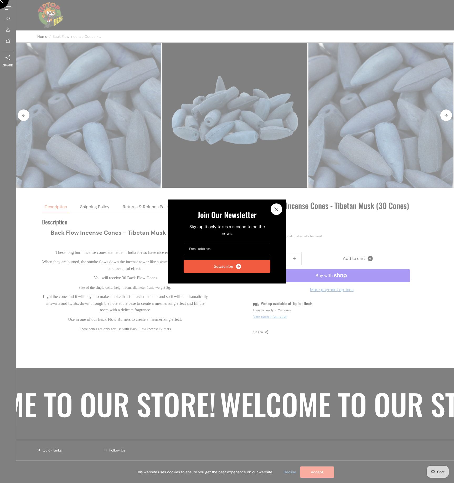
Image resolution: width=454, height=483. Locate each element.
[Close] (276, 209)
